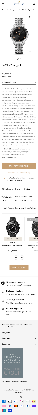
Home (4, 10)
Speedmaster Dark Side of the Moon (12, 246)
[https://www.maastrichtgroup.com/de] (12, 363)
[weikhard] (19, 3)
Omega (12, 10)
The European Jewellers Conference (14, 382)
